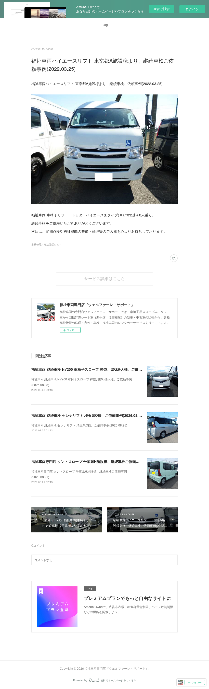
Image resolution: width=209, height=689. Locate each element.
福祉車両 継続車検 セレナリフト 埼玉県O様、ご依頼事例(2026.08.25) (87, 415)
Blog (104, 24)
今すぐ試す (161, 8)
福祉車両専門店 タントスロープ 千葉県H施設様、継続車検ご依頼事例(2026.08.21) (97, 461)
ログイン (192, 9)
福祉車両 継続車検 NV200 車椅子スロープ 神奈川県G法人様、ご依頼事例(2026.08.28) (100, 369)
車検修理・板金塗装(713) (45, 244)
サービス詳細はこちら (104, 278)
